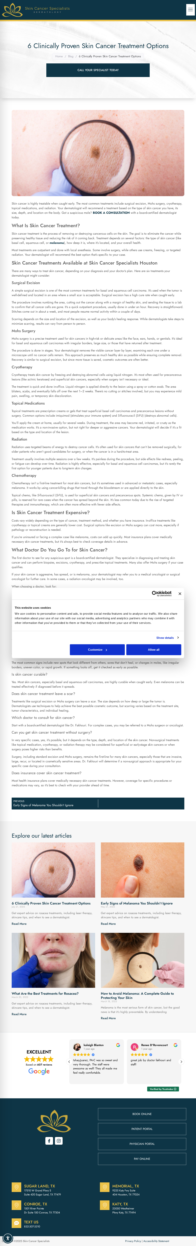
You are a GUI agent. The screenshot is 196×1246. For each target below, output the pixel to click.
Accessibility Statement (156, 1241)
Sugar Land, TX (39, 1186)
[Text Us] (16, 1223)
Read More (19, 924)
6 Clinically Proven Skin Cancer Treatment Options (51, 903)
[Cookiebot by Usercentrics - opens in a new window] (155, 593)
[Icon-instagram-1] (59, 1141)
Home (59, 56)
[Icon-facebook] (49, 1141)
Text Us (31, 1222)
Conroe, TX (35, 1204)
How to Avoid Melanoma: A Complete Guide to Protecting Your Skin (137, 995)
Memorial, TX (125, 1186)
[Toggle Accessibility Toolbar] (8, 1238)
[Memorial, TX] (104, 1187)
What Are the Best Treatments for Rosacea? (45, 993)
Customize (95, 649)
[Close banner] (180, 593)
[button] (190, 10)
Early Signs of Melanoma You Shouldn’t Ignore (137, 903)
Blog (71, 56)
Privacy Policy (133, 1241)
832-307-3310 (32, 1226)
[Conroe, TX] (16, 1205)
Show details (165, 637)
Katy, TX (120, 1204)
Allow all (153, 649)
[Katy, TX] (104, 1205)
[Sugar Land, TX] (16, 1187)
